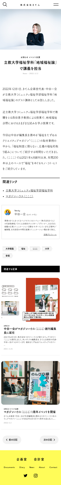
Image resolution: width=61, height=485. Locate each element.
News (32, 467)
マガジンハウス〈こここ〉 (19, 196)
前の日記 (13, 440)
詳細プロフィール (50, 234)
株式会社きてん (30, 5)
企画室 (21, 459)
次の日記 (47, 440)
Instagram (36, 476)
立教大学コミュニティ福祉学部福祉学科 (29, 190)
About (42, 467)
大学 (47, 249)
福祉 (23, 249)
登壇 (8, 256)
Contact (53, 467)
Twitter (25, 476)
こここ (35, 249)
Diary (22, 467)
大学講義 (10, 249)
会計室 (39, 459)
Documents (9, 467)
